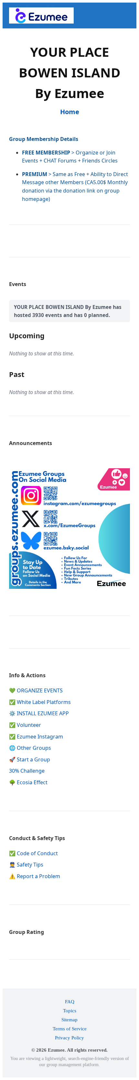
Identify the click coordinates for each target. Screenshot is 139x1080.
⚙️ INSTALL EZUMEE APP (39, 713)
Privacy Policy (69, 1037)
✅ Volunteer (25, 724)
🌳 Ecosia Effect (28, 782)
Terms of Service (70, 1028)
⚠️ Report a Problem (34, 876)
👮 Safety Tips (26, 864)
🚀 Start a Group (29, 759)
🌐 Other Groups (30, 747)
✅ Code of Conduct (33, 853)
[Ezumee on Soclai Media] (69, 586)
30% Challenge (27, 770)
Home (69, 111)
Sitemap (69, 1019)
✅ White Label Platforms (40, 702)
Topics (69, 1010)
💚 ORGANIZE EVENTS (36, 690)
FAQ (69, 1001)
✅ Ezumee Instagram (36, 736)
